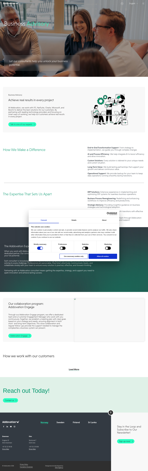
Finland (76, 422)
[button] (143, 3)
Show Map (5, 449)
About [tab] (104, 220)
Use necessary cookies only (73, 256)
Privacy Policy (24, 464)
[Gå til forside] (10, 422)
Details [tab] (74, 220)
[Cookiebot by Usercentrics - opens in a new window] (108, 213)
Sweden (60, 422)
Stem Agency (59, 467)
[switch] (63, 248)
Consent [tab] (44, 220)
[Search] (122, 3)
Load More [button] (74, 369)
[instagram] (14, 426)
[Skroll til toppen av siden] (111, 412)
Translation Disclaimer (26, 467)
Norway (44, 422)
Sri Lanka (92, 422)
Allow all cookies (103, 256)
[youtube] (10, 426)
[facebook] (3, 426)
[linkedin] (7, 426)
